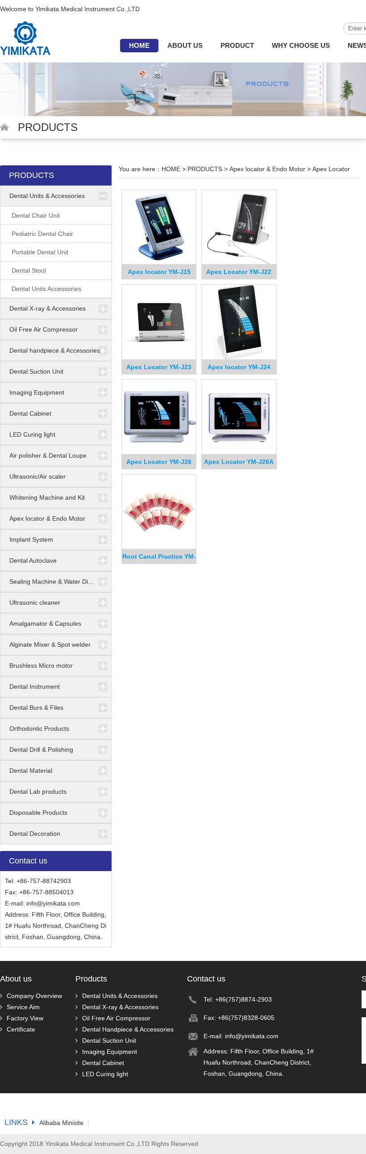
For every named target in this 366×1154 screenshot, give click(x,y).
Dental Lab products (38, 791)
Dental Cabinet (30, 413)
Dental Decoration (34, 833)
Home (139, 45)
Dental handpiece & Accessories (54, 350)
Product (237, 45)
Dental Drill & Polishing (41, 749)
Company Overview (34, 995)
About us (185, 45)
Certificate (21, 1029)
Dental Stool (29, 270)
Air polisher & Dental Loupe (48, 455)
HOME (171, 169)
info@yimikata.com (53, 903)
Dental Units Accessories (46, 288)
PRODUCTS (204, 169)
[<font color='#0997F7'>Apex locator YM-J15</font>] (159, 227)
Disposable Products (38, 812)
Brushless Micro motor (41, 665)
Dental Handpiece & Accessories (128, 1029)
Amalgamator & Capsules (45, 623)
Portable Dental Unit (40, 252)
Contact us (206, 978)
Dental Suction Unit (36, 371)
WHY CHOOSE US (301, 45)
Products (91, 978)
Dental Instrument (34, 686)
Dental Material (30, 770)
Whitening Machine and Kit (47, 497)
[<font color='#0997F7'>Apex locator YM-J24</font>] (239, 322)
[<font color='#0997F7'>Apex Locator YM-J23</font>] (159, 322)
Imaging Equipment (36, 392)
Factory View (25, 1018)
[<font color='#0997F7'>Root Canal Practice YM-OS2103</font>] (159, 512)
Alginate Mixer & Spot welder (50, 644)
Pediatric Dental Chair (42, 233)
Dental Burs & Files (36, 707)
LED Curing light (32, 434)
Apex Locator (331, 169)
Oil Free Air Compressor (43, 329)
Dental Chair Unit (36, 215)
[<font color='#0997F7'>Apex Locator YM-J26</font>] (159, 417)
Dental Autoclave (33, 560)
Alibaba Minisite (61, 1123)
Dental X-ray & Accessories (47, 308)
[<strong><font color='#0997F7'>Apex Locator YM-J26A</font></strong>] (239, 417)
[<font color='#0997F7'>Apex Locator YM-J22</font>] (239, 227)
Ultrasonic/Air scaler (37, 476)
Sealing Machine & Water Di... (51, 581)
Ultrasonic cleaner (34, 602)
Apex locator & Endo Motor (47, 518)
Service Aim (23, 1007)
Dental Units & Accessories (47, 195)
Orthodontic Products (39, 728)
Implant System (31, 539)
